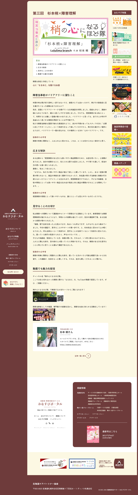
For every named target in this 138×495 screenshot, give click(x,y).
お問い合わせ (14, 272)
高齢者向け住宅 (13, 255)
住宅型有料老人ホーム (95, 395)
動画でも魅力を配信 (45, 74)
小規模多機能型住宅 (110, 395)
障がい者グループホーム (13, 258)
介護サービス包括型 (103, 407)
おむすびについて (13, 229)
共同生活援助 (101, 410)
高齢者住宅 (81, 393)
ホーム (36, 416)
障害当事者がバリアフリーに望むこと (52, 64)
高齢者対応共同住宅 (94, 404)
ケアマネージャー (13, 262)
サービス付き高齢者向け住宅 (97, 393)
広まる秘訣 (42, 67)
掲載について (60, 416)
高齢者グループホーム (95, 401)
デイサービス (13, 265)
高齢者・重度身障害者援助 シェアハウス (101, 398)
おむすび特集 (13, 237)
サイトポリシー (61, 427)
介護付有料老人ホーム (115, 393)
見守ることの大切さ (45, 70)
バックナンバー (13, 245)
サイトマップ (37, 427)
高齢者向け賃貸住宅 (110, 401)
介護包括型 (114, 407)
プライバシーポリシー (49, 427)
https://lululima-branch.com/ (70, 344)
